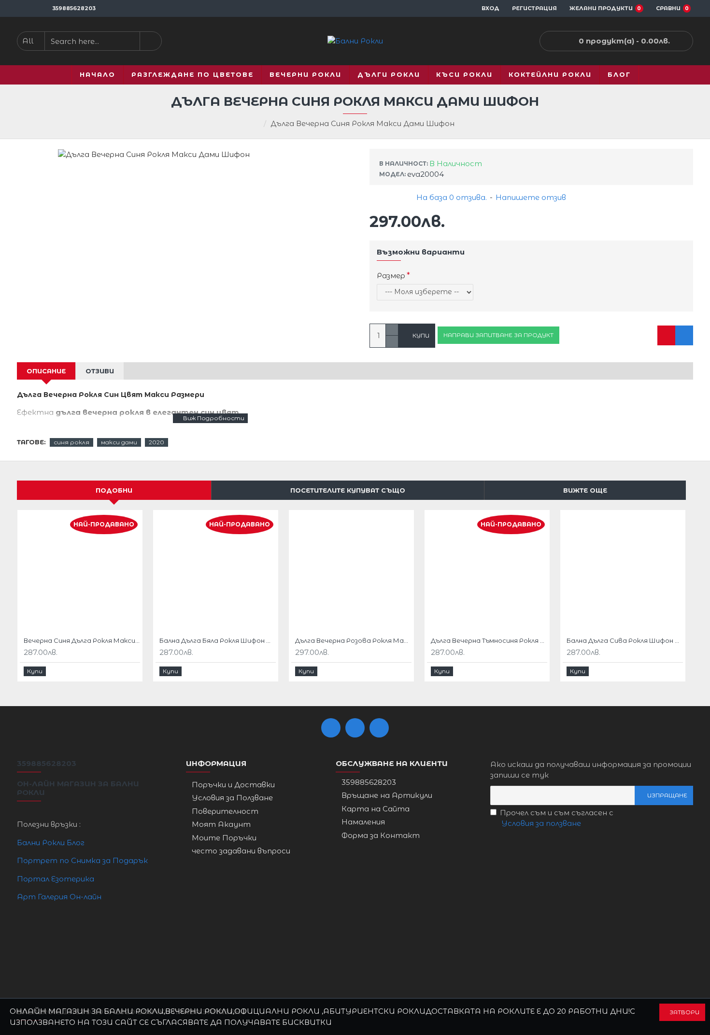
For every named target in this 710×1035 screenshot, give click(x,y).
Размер (391, 275)
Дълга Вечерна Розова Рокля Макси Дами (353, 640)
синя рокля (71, 442)
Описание (46, 371)
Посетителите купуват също (347, 490)
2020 (156, 442)
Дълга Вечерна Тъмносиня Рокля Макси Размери (489, 640)
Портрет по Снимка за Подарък (82, 860)
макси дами (119, 442)
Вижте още (585, 490)
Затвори (684, 1012)
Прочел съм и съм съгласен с (556, 818)
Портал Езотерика (55, 878)
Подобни (114, 490)
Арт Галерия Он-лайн (59, 896)
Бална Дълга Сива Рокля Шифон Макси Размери (625, 640)
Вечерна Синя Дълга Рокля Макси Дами (82, 640)
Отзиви (99, 371)
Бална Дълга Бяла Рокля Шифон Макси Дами (217, 640)
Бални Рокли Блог (51, 842)
